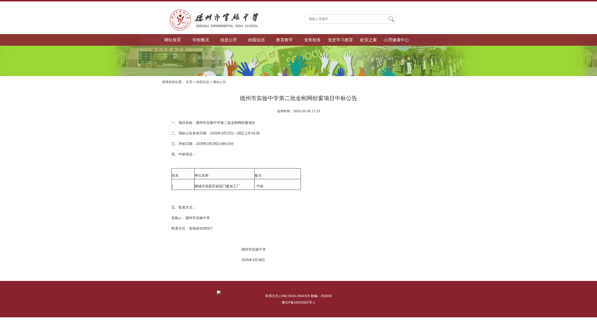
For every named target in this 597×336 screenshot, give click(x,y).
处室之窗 (368, 40)
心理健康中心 (396, 40)
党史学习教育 (340, 40)
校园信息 (256, 40)
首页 (189, 82)
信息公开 (228, 40)
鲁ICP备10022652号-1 (298, 302)
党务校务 (312, 40)
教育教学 (284, 40)
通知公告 (219, 82)
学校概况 (200, 40)
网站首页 (172, 40)
